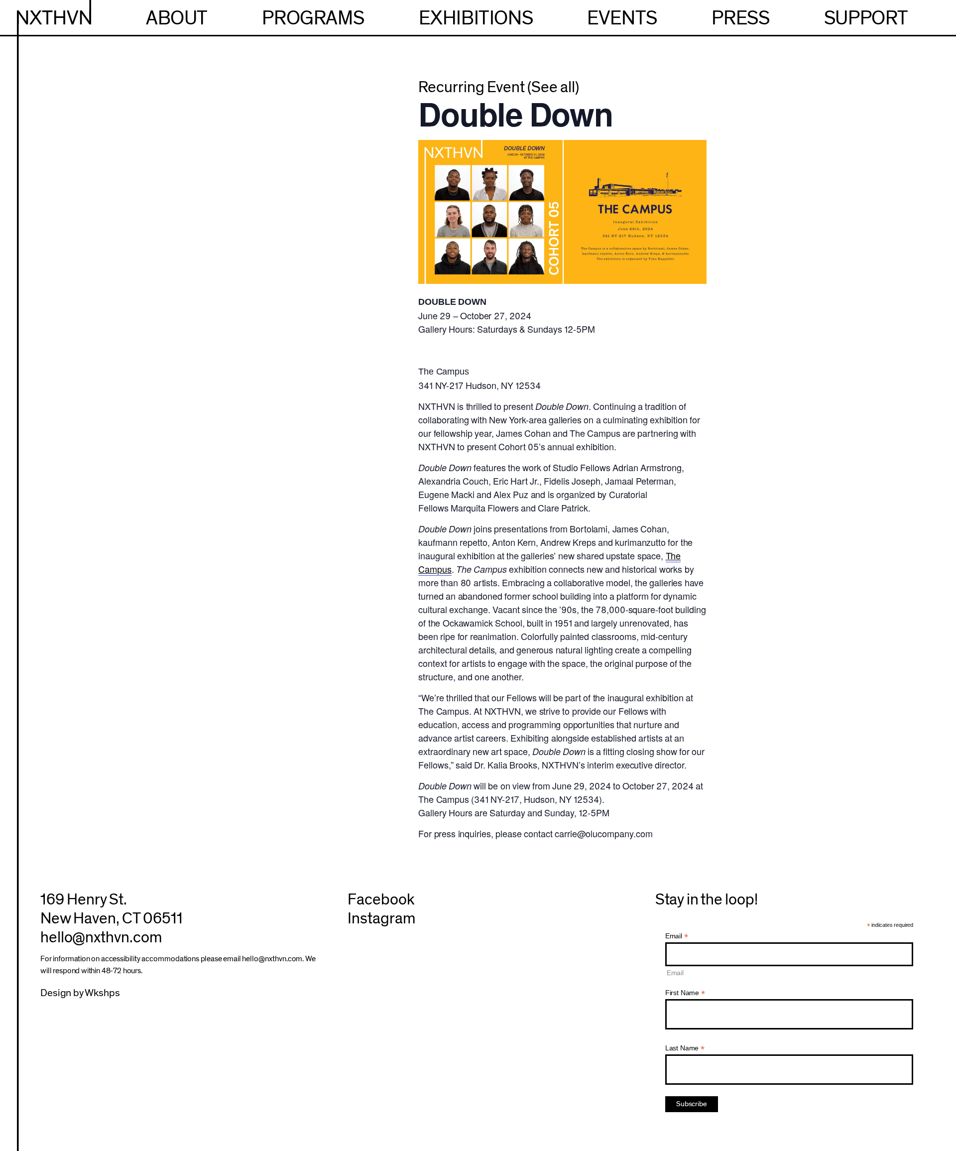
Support (866, 18)
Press (740, 18)
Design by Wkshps (80, 993)
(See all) (553, 87)
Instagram (381, 918)
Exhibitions (476, 18)
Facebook (381, 899)
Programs (313, 18)
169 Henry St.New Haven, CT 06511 (111, 909)
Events (622, 18)
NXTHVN (54, 18)
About (177, 18)
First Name (685, 993)
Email (676, 936)
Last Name (685, 1048)
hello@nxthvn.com (101, 937)
